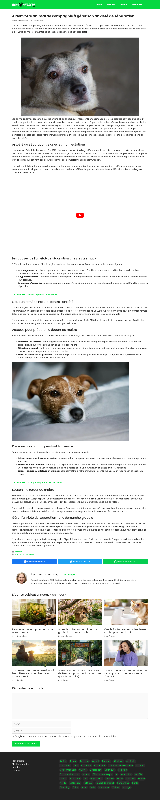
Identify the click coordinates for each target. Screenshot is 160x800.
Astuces (110, 4)
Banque (106, 761)
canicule (130, 761)
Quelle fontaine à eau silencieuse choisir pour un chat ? (125, 631)
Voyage (127, 787)
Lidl (85, 778)
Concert (140, 765)
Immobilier (126, 774)
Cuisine (83, 770)
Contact (16, 770)
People (123, 4)
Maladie (110, 778)
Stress (31, 554)
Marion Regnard (68, 574)
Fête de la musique (102, 774)
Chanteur (86, 765)
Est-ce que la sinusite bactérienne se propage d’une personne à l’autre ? (125, 673)
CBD (76, 765)
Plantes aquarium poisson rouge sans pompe (32, 631)
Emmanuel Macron (69, 774)
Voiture (115, 787)
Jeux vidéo (75, 778)
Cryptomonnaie (68, 770)
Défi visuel (110, 770)
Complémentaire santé (121, 765)
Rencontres (123, 783)
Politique (88, 783)
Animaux (18, 552)
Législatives (96, 778)
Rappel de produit (105, 783)
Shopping (64, 787)
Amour (73, 761)
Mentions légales (20, 764)
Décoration (95, 770)
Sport (84, 787)
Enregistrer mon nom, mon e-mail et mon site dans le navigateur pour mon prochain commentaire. (65, 736)
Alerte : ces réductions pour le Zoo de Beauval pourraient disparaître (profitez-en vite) (79, 673)
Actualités (136, 4)
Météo (141, 778)
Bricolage (118, 761)
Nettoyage (75, 783)
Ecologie (122, 770)
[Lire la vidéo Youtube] (80, 215)
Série (92, 787)
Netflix (63, 783)
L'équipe (16, 767)
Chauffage (100, 765)
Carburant (65, 765)
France (85, 774)
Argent (95, 761)
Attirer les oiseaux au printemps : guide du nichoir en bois (78, 631)
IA (116, 774)
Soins (75, 787)
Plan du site (18, 761)
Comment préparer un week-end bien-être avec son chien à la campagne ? (33, 673)
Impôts (138, 774)
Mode (120, 778)
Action (63, 761)
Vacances (104, 787)
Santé (99, 4)
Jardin (63, 778)
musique (130, 778)
